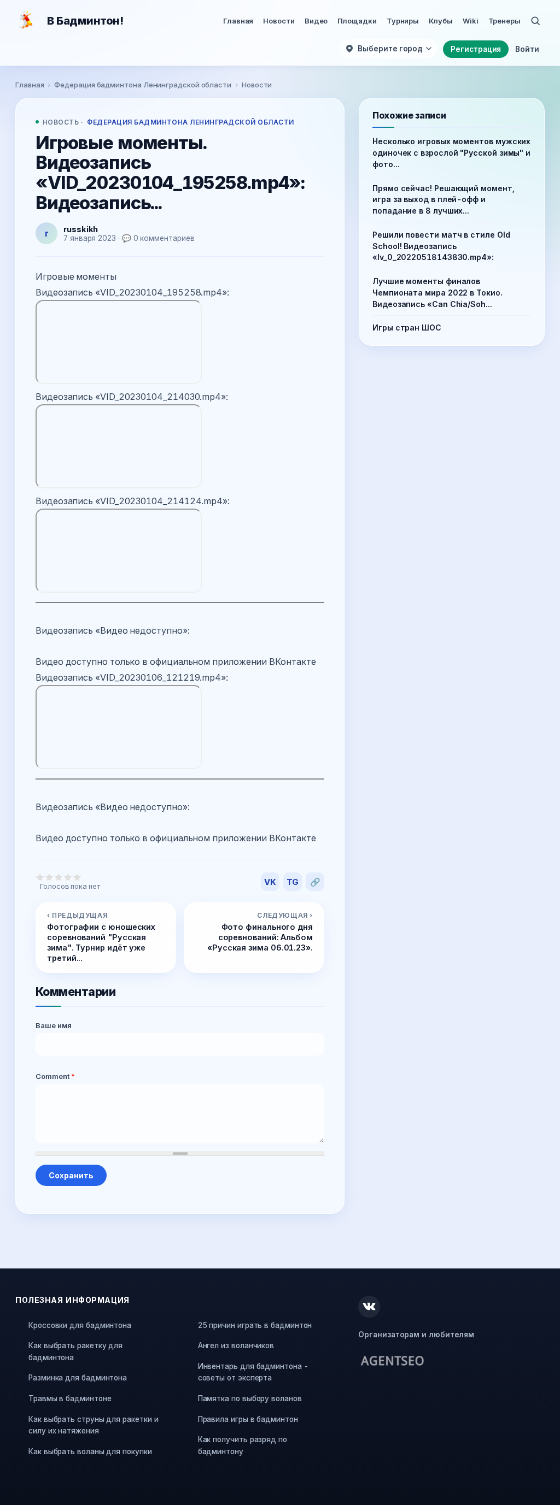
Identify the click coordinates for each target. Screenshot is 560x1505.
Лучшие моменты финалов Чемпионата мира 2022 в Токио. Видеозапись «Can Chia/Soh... (437, 292)
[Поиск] (535, 20)
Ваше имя (54, 1025)
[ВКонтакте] (369, 1307)
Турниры (403, 20)
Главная (238, 20)
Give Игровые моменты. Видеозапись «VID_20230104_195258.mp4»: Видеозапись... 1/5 (40, 877)
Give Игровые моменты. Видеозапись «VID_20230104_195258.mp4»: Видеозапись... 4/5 (68, 877)
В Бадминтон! (85, 20)
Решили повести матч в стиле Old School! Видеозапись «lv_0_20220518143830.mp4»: (441, 246)
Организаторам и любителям (416, 1334)
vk (270, 882)
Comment (55, 1076)
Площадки (356, 20)
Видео (316, 20)
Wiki (471, 20)
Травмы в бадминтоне (69, 1398)
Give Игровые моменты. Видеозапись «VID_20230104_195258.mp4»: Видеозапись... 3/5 (58, 877)
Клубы (441, 20)
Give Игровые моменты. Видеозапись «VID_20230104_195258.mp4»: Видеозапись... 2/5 (49, 877)
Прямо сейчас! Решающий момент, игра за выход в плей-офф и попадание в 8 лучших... (443, 200)
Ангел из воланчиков (236, 1345)
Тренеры (504, 20)
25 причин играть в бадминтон (255, 1325)
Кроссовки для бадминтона (79, 1325)
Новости (278, 20)
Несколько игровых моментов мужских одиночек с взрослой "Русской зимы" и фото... (451, 153)
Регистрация (476, 49)
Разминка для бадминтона (77, 1377)
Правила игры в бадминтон (248, 1419)
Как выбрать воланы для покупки (90, 1451)
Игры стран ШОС (406, 327)
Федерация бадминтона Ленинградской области (142, 84)
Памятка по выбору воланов (250, 1398)
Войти (527, 49)
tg (293, 882)
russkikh (80, 229)
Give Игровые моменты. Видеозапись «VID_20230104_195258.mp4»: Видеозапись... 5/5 (77, 877)
